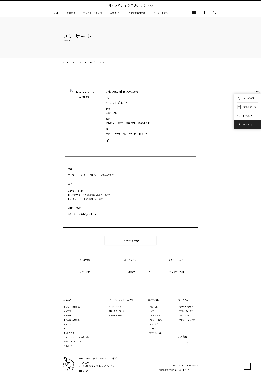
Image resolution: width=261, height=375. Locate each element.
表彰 (65, 328)
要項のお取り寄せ (186, 311)
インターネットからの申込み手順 (77, 337)
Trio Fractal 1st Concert (95, 62)
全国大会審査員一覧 (116, 311)
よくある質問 (130, 260)
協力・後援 (84, 271)
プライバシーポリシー (191, 370)
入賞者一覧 (115, 12)
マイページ (183, 343)
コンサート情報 (160, 12)
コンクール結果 (114, 306)
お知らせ (152, 311)
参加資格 (67, 315)
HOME (65, 62)
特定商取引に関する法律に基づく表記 (170, 370)
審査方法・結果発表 (72, 319)
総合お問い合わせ (186, 306)
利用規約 (130, 271)
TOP (56, 12)
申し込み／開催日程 (92, 12)
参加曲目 (67, 324)
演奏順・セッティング (72, 341)
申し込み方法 (69, 333)
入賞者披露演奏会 (137, 12)
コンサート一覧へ (131, 240)
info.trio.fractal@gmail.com (82, 214)
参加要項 (71, 12)
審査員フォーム (185, 315)
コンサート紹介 (176, 260)
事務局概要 (84, 260)
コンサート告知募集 (187, 319)
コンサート (76, 62)
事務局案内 (153, 306)
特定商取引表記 (176, 271)
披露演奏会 (68, 346)
